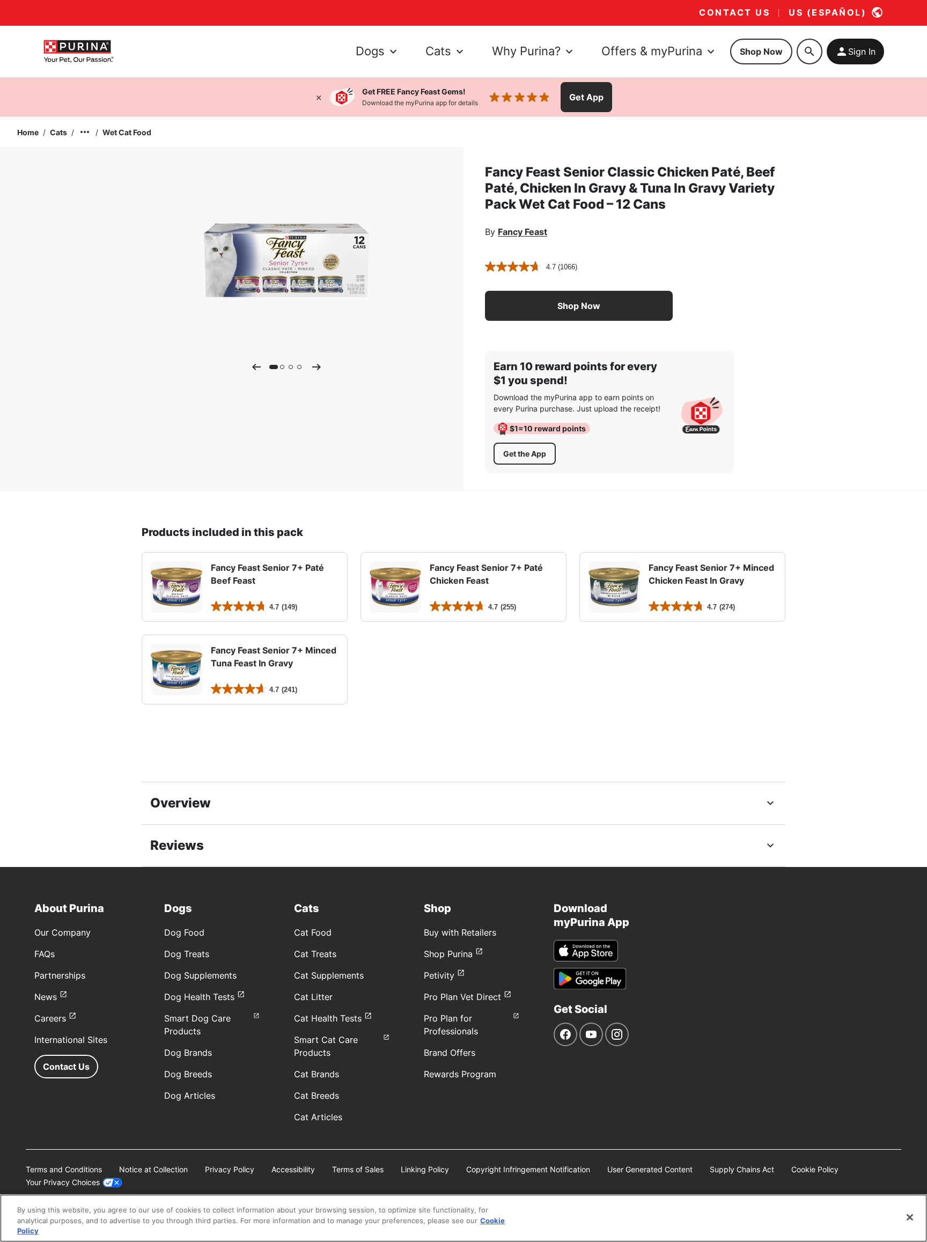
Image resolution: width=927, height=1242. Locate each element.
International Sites (70, 1039)
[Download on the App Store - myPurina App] (586, 950)
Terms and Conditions (64, 1169)
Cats (58, 132)
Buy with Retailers (460, 932)
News (45, 996)
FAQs (44, 954)
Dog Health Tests (199, 996)
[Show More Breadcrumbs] (84, 132)
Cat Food (313, 932)
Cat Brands (316, 1074)
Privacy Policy (229, 1169)
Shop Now (761, 51)
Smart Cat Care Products (326, 1046)
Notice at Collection (153, 1169)
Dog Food (184, 932)
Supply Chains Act (742, 1169)
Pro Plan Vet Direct (462, 996)
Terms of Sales (358, 1169)
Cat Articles (318, 1117)
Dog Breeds (188, 1074)
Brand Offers (449, 1052)
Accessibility (293, 1169)
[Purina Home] (78, 51)
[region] (463, 1218)
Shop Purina (448, 954)
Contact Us (66, 1066)
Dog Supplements (200, 975)
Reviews (177, 845)
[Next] (316, 367)
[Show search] (809, 51)
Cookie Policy (814, 1169)
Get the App (524, 453)
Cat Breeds (316, 1095)
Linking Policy (425, 1169)
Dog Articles (189, 1095)
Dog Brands (188, 1052)
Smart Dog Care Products (197, 1025)
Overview (180, 803)
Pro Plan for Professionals (451, 1025)
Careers (50, 1018)
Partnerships (59, 975)
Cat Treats (315, 954)
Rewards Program (460, 1074)
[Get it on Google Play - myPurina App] (590, 978)
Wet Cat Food (126, 132)
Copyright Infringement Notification (528, 1169)
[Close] (318, 97)
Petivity (439, 975)
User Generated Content (650, 1169)
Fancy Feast (522, 231)
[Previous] (256, 367)
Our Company (62, 932)
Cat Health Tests (328, 1018)
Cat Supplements (329, 975)
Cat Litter (313, 996)
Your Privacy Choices (63, 1182)
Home (28, 132)
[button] (579, 306)
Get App (586, 97)
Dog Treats (186, 954)
